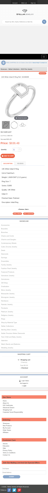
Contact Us (6, 455)
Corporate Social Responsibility (13, 412)
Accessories (5, 225)
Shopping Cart (7, 410)
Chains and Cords (7, 236)
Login (24, 386)
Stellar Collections (13, 69)
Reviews (20, 163)
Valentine (4, 340)
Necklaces (4, 301)
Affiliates (5, 432)
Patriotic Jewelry (7, 304)
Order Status (7, 430)
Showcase (4, 69)
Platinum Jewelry (7, 312)
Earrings (4, 257)
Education (6, 446)
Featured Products (7, 272)
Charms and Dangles (8, 239)
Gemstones (5, 279)
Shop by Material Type (9, 322)
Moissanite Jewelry (8, 294)
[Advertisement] (24, 40)
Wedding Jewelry (7, 348)
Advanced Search (8, 407)
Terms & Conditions (9, 453)
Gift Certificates (8, 405)
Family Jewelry (6, 265)
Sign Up (33, 3)
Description (8, 163)
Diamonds (4, 254)
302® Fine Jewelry (26, 69)
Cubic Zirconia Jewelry (9, 247)
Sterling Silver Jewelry (9, 330)
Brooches (4, 232)
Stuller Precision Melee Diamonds (13, 333)
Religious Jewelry (7, 315)
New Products (7, 426)
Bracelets (4, 229)
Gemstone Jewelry (7, 275)
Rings (3, 319)
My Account (6, 428)
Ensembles (5, 261)
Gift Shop (4, 283)
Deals (3, 250)
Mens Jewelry (6, 290)
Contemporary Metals (8, 243)
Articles (5, 444)
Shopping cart (25, 360)
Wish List (24, 3)
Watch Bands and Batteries (10, 344)
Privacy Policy (7, 450)
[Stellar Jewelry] (25, 12)
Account (15, 3)
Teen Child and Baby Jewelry (11, 337)
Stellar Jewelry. (11, 487)
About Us (6, 403)
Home (5, 401)
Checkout (24, 368)
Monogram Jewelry (8, 297)
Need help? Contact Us (39, 62)
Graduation (5, 286)
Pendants (4, 308)
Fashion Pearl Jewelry (9, 268)
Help (4, 448)
